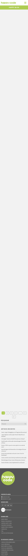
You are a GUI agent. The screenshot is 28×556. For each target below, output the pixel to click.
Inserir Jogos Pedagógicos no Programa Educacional (14, 432)
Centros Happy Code (6, 523)
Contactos (4, 529)
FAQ (2, 531)
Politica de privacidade (7, 533)
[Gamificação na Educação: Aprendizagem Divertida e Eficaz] (14, 150)
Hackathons (4, 552)
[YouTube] (8, 505)
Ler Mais (14, 51)
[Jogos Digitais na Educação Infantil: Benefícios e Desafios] (14, 64)
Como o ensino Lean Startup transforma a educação (13, 457)
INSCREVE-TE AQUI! (6, 499)
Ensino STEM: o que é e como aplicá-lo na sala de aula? (13, 446)
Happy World (4, 554)
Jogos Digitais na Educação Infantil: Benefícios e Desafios (13, 435)
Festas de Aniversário (7, 548)
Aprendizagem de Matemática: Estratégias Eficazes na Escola (13, 450)
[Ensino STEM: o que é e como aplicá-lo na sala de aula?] (14, 191)
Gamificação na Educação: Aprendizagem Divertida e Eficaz (13, 442)
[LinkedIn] (11, 505)
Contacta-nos (6, 497)
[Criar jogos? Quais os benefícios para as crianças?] (14, 108)
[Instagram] (5, 505)
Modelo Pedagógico (6, 521)
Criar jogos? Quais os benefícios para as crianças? (13, 439)
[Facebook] (2, 505)
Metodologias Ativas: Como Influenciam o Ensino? (13, 460)
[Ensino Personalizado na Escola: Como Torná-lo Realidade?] (14, 277)
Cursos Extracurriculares (8, 542)
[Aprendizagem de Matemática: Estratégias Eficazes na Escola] (14, 232)
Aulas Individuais (5, 544)
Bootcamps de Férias (6, 546)
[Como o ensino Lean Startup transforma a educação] (14, 313)
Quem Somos (4, 519)
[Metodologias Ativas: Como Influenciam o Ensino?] (14, 341)
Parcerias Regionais (6, 525)
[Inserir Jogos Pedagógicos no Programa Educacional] (14, 21)
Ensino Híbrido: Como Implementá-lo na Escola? (13, 462)
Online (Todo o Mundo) (7, 527)
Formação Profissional (7, 550)
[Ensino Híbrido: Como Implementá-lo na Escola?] (14, 376)
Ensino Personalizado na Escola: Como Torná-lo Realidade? (12, 454)
